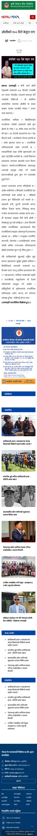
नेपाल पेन (17, 797)
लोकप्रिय (8, 680)
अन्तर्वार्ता (4, 801)
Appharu (30, 834)
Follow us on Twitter (13, 822)
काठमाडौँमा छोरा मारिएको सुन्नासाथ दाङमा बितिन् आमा (16, 513)
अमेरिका (6, 23)
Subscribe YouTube (12, 827)
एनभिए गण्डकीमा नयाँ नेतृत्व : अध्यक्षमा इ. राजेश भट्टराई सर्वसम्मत (18, 584)
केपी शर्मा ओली (18, 23)
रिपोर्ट (27, 804)
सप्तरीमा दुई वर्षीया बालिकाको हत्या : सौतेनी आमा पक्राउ (16, 478)
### (18, 322)
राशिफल (28, 801)
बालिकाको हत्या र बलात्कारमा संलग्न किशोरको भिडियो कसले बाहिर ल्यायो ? (17, 443)
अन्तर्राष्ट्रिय (5, 797)
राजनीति (28, 797)
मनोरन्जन (29, 794)
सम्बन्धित (8, 410)
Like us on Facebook (13, 818)
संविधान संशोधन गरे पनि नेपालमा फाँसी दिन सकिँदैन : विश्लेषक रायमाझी (17, 619)
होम (3, 794)
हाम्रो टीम (18, 781)
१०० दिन (10, 321)
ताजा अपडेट (9, 633)
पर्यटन (15, 804)
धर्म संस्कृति (17, 794)
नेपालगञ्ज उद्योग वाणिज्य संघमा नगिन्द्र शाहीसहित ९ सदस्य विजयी (16, 549)
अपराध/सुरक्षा (6, 804)
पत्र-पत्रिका (17, 801)
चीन (29, 23)
